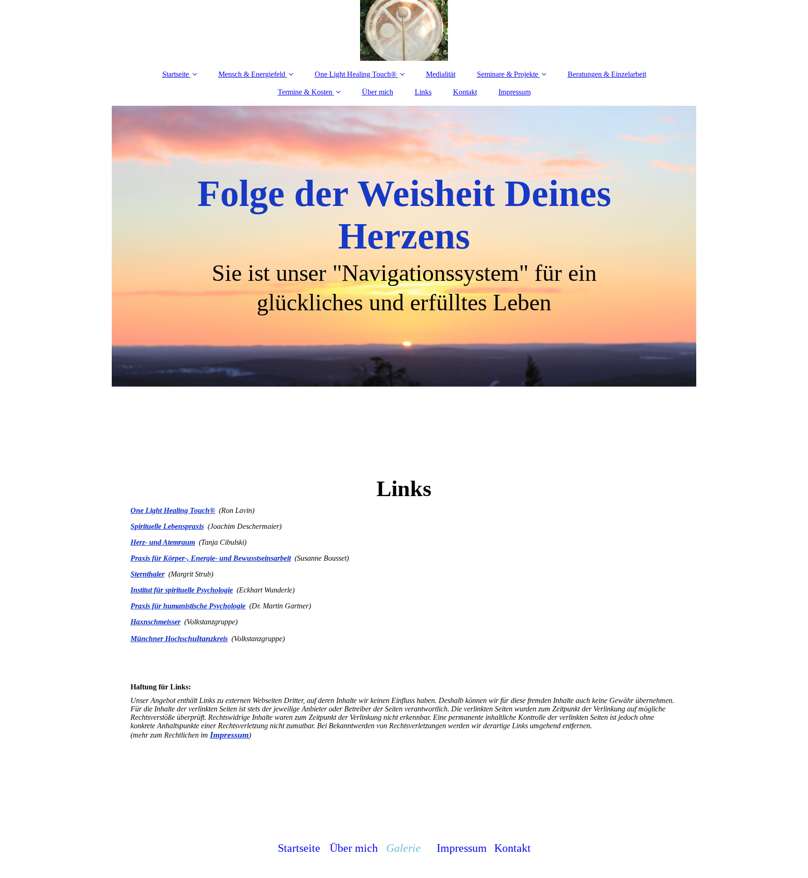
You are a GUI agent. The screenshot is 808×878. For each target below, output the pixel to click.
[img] (404, 30)
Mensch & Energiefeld (251, 74)
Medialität (440, 74)
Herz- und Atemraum (162, 542)
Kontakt (465, 92)
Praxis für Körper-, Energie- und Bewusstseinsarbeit (210, 558)
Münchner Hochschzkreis (179, 639)
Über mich (377, 92)
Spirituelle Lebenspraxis (167, 526)
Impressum (514, 92)
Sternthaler (147, 574)
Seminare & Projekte (507, 74)
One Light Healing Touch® (356, 74)
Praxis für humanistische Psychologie (187, 606)
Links (423, 92)
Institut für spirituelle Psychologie (181, 590)
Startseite (175, 74)
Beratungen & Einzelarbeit (607, 74)
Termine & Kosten (305, 92)
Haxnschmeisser (155, 622)
